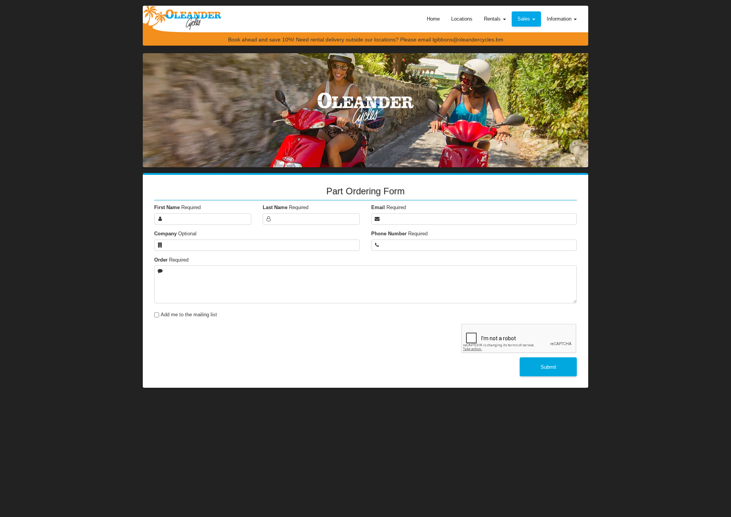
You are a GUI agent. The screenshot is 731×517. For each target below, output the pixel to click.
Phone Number (399, 233)
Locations (461, 19)
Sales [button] (524, 19)
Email (388, 207)
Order (171, 260)
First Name (177, 207)
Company (175, 233)
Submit (548, 367)
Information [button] (560, 19)
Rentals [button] (493, 19)
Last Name (285, 207)
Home (433, 19)
